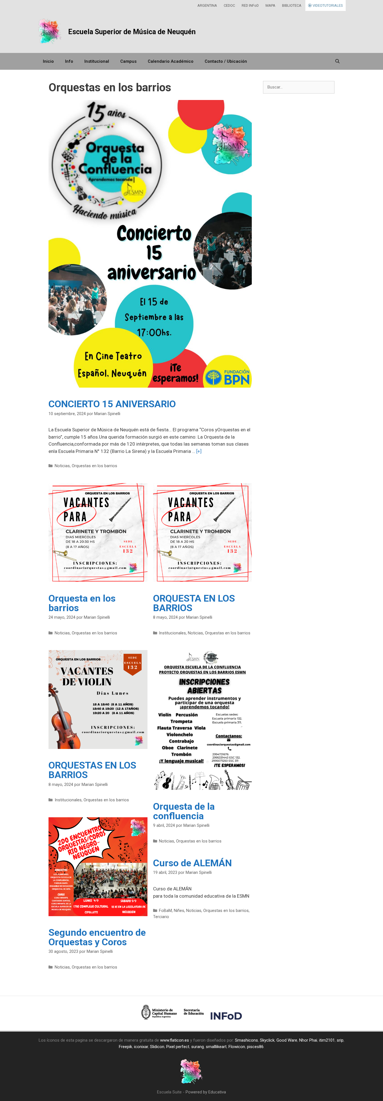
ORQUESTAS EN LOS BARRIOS (92, 770)
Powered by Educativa (206, 1092)
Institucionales (172, 633)
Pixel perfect (177, 1046)
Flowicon (237, 1046)
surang (197, 1046)
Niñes (179, 910)
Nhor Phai (308, 1040)
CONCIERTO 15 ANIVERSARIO (112, 403)
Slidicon (157, 1046)
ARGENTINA (207, 5)
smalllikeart (216, 1046)
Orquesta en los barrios (82, 603)
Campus (128, 61)
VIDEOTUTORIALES (327, 5)
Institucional (96, 61)
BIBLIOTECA (291, 5)
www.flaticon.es (174, 1040)
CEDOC (229, 5)
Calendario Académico (170, 61)
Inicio (48, 61)
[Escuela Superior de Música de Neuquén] (50, 32)
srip (340, 1040)
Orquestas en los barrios (94, 466)
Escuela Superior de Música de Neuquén (132, 32)
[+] (199, 451)
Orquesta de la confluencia (184, 811)
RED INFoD (250, 5)
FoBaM (165, 910)
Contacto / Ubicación (226, 61)
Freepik (125, 1046)
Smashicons (246, 1040)
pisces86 (255, 1046)
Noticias (62, 466)
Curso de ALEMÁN (192, 863)
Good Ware (286, 1040)
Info (69, 61)
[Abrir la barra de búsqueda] (337, 61)
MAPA (270, 5)
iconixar (141, 1046)
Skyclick (267, 1040)
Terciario (161, 916)
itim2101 (327, 1040)
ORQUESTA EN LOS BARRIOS (194, 603)
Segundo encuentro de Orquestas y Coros (97, 937)
